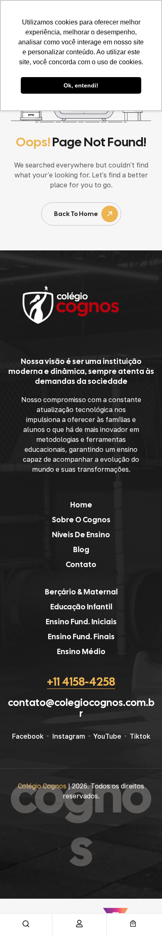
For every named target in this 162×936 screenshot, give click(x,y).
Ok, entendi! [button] (81, 85)
